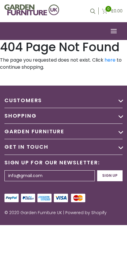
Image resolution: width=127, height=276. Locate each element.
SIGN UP (110, 175)
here (110, 60)
